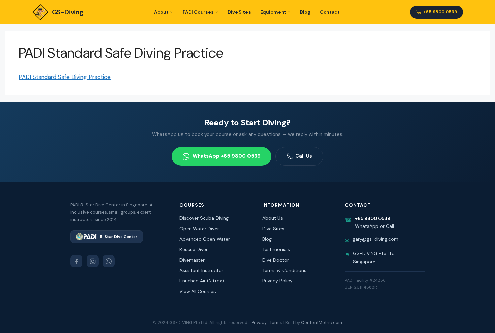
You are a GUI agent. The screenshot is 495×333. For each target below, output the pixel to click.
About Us (272, 218)
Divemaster (192, 260)
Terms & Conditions (284, 270)
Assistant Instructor (201, 270)
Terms (276, 322)
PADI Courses (198, 12)
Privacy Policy (277, 281)
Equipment (273, 12)
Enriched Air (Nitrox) (201, 281)
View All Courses (197, 291)
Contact (330, 12)
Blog (305, 12)
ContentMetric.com (321, 322)
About (161, 12)
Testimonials (276, 249)
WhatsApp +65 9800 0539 (227, 156)
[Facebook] (76, 261)
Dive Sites (239, 12)
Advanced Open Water (204, 239)
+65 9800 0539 (440, 12)
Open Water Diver (199, 228)
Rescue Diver (193, 249)
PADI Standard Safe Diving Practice (65, 77)
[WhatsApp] (109, 261)
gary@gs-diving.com (375, 239)
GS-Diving (68, 12)
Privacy (259, 322)
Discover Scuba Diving (204, 218)
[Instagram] (93, 261)
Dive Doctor (275, 260)
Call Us (303, 156)
